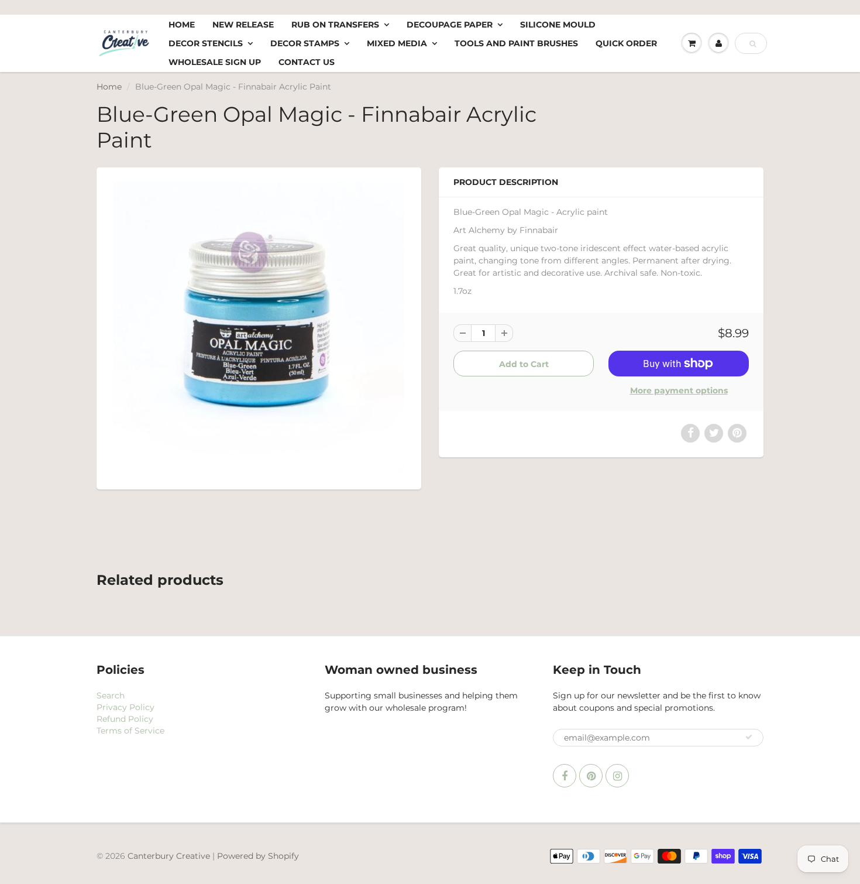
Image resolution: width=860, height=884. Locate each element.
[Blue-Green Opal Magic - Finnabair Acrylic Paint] (258, 326)
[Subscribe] (749, 737)
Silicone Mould (558, 24)
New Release (243, 24)
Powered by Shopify (258, 856)
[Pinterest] (591, 775)
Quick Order (626, 43)
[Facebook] (564, 775)
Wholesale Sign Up (214, 62)
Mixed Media (397, 43)
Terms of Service (130, 730)
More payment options (679, 390)
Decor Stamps (304, 43)
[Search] (752, 44)
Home (181, 24)
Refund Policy (125, 719)
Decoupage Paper (450, 24)
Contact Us (306, 62)
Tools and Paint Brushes (516, 43)
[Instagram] (617, 775)
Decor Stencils (205, 43)
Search (111, 695)
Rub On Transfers (335, 24)
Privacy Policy (125, 707)
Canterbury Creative (170, 856)
